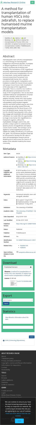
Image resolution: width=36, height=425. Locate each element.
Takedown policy (7, 358)
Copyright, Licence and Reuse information (16, 363)
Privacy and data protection (11, 361)
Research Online (14, 2)
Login (3, 393)
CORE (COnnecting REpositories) (14, 340)
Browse (4, 378)
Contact (4, 367)
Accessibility (5, 370)
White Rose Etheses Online (11, 395)
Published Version (10, 267)
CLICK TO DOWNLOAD (24, 281)
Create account (6, 391)
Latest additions (7, 380)
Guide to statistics (7, 385)
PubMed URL (24, 245)
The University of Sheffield (24, 211)
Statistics (4, 382)
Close (19, 421)
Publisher (23, 247)
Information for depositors (11, 365)
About (3, 356)
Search (3, 376)
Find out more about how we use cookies (18, 414)
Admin (32, 337)
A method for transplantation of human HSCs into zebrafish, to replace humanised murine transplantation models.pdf (17, 273)
